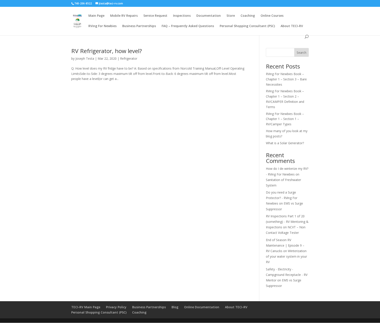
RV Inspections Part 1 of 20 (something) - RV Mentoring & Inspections (287, 221)
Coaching (248, 16)
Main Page (96, 16)
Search (301, 52)
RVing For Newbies (102, 26)
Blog (175, 307)
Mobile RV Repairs (124, 16)
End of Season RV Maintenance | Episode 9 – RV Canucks (285, 245)
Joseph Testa (84, 58)
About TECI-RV (292, 26)
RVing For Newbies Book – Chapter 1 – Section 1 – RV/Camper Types (285, 119)
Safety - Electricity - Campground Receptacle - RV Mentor (286, 274)
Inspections (182, 16)
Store (231, 16)
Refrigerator (128, 58)
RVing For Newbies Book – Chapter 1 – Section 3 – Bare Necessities (286, 79)
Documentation (208, 16)
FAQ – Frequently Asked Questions (188, 26)
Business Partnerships (139, 26)
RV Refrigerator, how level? (106, 51)
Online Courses (272, 16)
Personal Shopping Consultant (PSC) (247, 26)
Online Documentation (201, 307)
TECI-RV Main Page (85, 307)
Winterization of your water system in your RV (286, 256)
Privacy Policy (116, 307)
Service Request (155, 16)
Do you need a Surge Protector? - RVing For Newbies (281, 197)
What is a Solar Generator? (285, 143)
